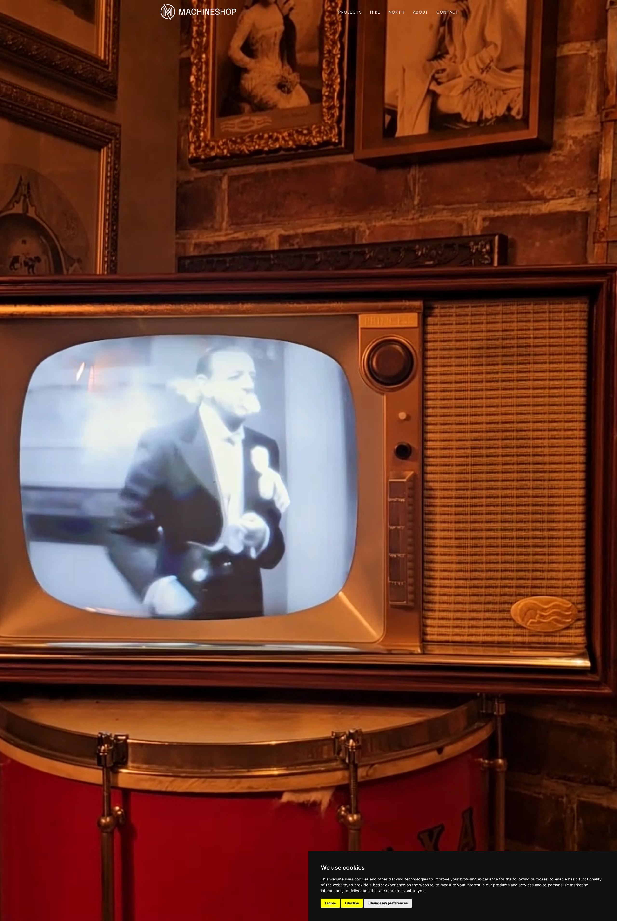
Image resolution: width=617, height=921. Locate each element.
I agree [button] (330, 903)
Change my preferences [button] (388, 903)
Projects (350, 12)
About (421, 12)
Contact (447, 12)
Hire (375, 12)
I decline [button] (352, 903)
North (397, 12)
